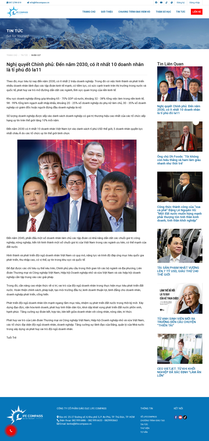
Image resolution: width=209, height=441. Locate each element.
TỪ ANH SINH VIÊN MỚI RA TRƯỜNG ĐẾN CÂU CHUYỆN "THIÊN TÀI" (176, 322)
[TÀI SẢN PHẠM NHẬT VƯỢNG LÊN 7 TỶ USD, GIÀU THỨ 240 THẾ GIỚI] (180, 245)
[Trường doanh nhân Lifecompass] (25, 414)
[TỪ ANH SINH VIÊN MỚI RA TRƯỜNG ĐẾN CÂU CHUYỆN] (180, 298)
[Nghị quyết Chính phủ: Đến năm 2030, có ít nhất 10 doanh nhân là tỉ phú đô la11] (180, 83)
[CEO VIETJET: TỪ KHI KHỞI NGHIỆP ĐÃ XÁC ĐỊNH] (180, 348)
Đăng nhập (195, 2)
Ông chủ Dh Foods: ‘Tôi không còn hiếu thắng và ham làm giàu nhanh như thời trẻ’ (179, 160)
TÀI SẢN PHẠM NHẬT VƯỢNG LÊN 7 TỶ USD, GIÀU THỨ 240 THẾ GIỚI (178, 271)
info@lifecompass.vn (39, 2)
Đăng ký (181, 2)
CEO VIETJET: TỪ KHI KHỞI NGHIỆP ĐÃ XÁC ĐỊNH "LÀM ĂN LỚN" (179, 372)
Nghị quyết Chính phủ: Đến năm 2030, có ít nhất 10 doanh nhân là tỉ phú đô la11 (178, 109)
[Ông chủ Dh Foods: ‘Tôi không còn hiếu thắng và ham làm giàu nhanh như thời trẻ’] (180, 136)
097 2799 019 (15, 2)
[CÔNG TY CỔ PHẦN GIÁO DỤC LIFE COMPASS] (17, 11)
